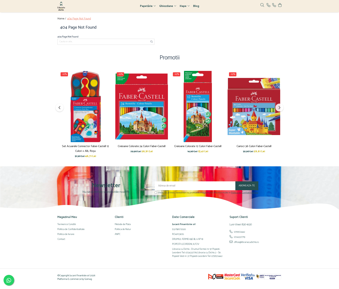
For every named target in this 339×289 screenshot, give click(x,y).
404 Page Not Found (79, 19)
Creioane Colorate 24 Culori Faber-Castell (141, 146)
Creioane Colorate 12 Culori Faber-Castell (197, 146)
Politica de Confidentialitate (244, 193)
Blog (196, 6)
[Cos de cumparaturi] (280, 5)
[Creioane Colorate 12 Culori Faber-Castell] (197, 106)
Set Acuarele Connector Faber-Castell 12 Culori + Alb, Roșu (85, 148)
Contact (61, 239)
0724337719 (239, 237)
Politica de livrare (65, 234)
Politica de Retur (123, 229)
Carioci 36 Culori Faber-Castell (254, 146)
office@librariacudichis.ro (246, 242)
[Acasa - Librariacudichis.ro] (77, 6)
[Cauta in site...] (262, 5)
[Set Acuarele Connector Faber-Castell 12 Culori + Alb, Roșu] (85, 106)
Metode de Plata (123, 224)
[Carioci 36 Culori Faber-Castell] (254, 106)
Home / (62, 19)
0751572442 (239, 232)
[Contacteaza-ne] (268, 5)
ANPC (117, 234)
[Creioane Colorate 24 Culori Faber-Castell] (141, 106)
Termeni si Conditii (66, 224)
